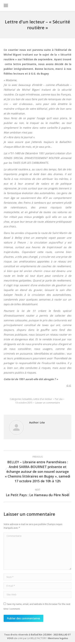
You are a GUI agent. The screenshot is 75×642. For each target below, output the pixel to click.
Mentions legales (58, 638)
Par (58, 399)
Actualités (27, 399)
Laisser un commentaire (47, 402)
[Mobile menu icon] (6, 5)
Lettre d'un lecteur (42, 399)
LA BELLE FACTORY (36, 638)
